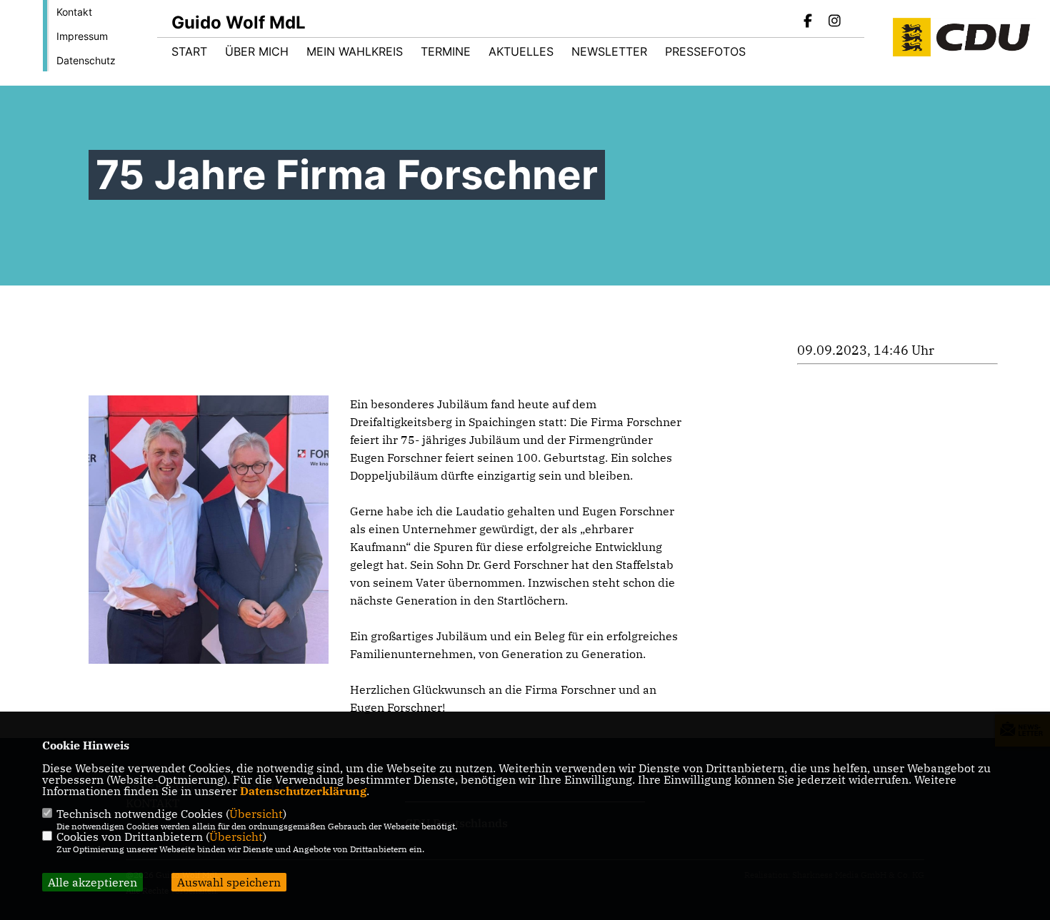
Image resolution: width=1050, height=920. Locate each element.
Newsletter (609, 51)
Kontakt (74, 12)
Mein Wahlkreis (354, 51)
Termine (446, 51)
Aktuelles (521, 51)
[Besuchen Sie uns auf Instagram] (834, 22)
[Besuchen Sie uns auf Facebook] (808, 22)
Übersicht (256, 814)
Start (189, 51)
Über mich (257, 51)
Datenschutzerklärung (303, 791)
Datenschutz (86, 60)
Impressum (82, 36)
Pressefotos (705, 51)
